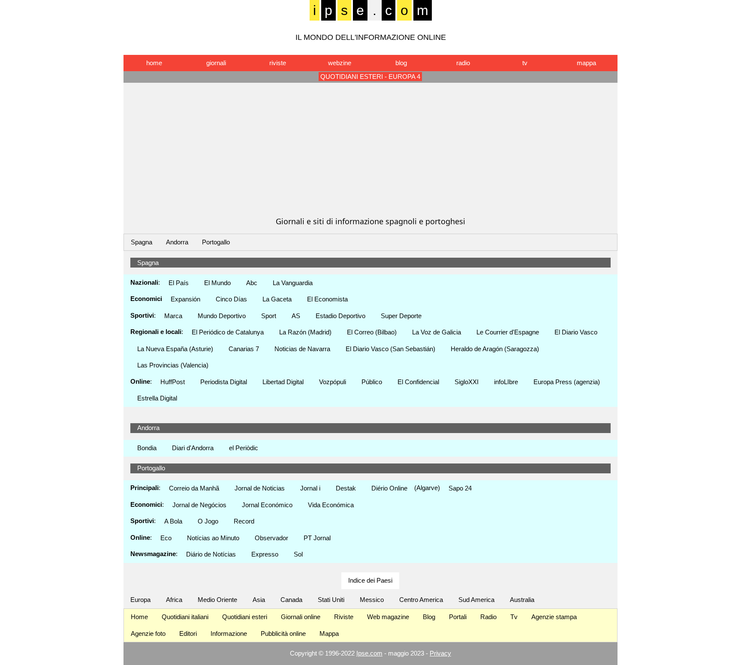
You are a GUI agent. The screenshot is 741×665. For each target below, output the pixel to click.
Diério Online (389, 488)
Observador (271, 538)
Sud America (476, 599)
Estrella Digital (157, 398)
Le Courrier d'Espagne (507, 332)
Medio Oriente (217, 599)
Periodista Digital (223, 381)
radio (463, 62)
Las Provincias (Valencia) (172, 365)
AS (296, 315)
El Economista (327, 299)
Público (371, 381)
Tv (514, 616)
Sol (298, 554)
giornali (216, 62)
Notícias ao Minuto (213, 538)
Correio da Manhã (194, 488)
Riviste (343, 616)
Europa (140, 599)
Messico (372, 599)
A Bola (173, 521)
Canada (291, 599)
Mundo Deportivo (222, 315)
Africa (174, 599)
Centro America (421, 599)
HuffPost (172, 381)
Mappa (329, 633)
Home (139, 616)
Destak (346, 488)
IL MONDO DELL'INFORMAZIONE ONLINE (370, 37)
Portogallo (216, 242)
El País (179, 282)
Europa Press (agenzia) (566, 381)
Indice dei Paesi (370, 580)
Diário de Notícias (211, 554)
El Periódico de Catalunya (228, 332)
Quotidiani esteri (244, 616)
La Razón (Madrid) (305, 332)
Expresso (264, 554)
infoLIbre (506, 381)
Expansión (185, 299)
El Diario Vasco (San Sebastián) (390, 348)
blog (401, 62)
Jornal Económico (267, 505)
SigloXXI (467, 381)
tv (524, 62)
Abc (251, 282)
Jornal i (310, 488)
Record (244, 521)
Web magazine (388, 616)
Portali (458, 616)
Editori (188, 633)
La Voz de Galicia (436, 332)
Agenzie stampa (554, 616)
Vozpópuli (332, 381)
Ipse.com (369, 653)
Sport (268, 315)
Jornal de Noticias (260, 488)
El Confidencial (418, 381)
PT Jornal (317, 538)
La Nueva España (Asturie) (175, 348)
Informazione (229, 633)
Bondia (147, 447)
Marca (173, 315)
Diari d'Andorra (193, 447)
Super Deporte (401, 315)
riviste (277, 62)
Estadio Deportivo (340, 315)
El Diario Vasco (575, 332)
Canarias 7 (244, 348)
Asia (259, 599)
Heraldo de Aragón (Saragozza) (495, 348)
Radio (488, 616)
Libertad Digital (283, 381)
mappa (586, 62)
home (154, 62)
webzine (339, 62)
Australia (522, 599)
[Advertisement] (370, 149)
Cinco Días (231, 299)
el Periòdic (243, 447)
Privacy (440, 653)
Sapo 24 (460, 488)
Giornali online (300, 616)
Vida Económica (331, 505)
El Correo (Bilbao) (372, 332)
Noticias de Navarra (302, 348)
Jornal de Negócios (199, 505)
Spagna (141, 242)
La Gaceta (277, 299)
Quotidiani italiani (185, 616)
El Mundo (217, 282)
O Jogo (208, 521)
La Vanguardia (293, 282)
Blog (429, 616)
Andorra (177, 242)
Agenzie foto (148, 633)
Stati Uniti (331, 599)
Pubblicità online (283, 633)
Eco (166, 538)
